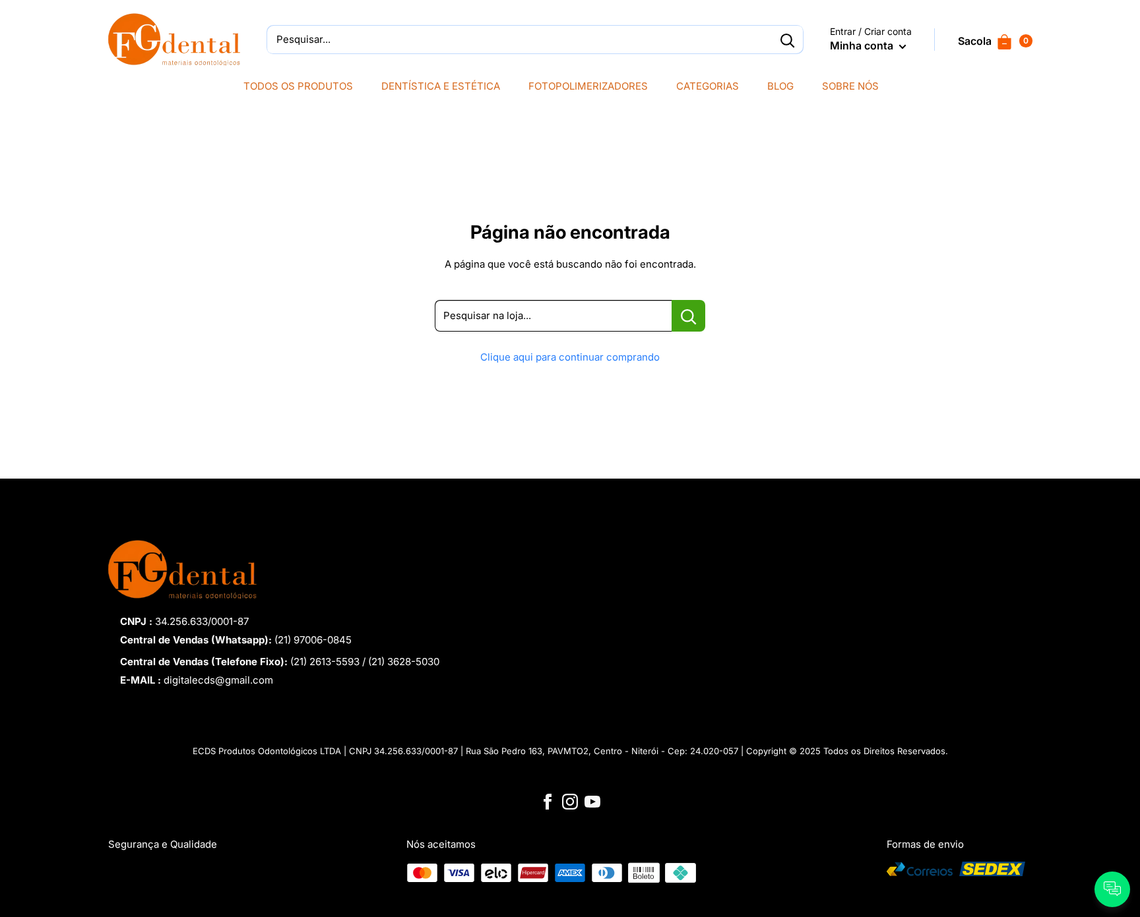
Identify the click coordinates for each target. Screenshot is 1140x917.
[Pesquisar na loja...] (688, 316)
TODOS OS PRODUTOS (298, 86)
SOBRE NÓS (850, 86)
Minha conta (863, 45)
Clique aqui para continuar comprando (570, 357)
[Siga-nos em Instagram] (570, 800)
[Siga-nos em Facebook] (547, 800)
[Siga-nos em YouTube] (592, 800)
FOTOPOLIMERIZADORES (588, 86)
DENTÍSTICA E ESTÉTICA (440, 86)
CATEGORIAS (707, 86)
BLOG (780, 86)
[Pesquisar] (787, 39)
